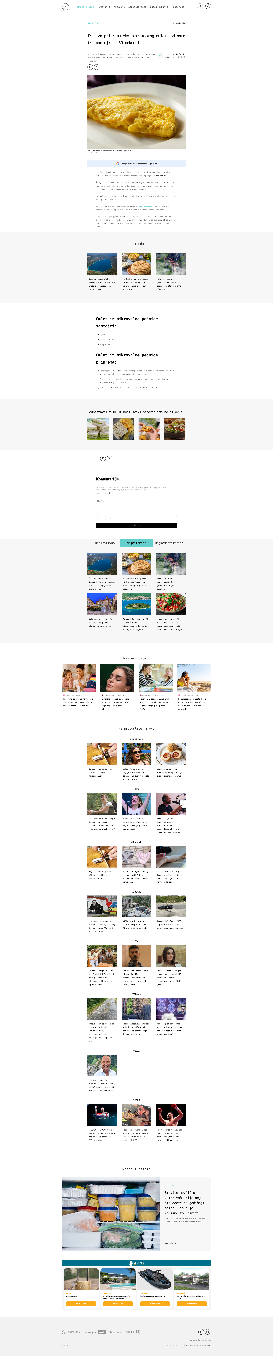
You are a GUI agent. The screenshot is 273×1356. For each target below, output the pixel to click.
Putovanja (104, 6)
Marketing (175, 1345)
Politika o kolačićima (205, 1345)
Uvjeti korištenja (183, 1345)
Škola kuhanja (159, 6)
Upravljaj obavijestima (202, 1340)
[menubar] (208, 6)
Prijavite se (136, 525)
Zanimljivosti (137, 6)
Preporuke (178, 6)
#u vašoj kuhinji (179, 23)
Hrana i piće (85, 6)
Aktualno (119, 6)
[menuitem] (208, 6)
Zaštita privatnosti (194, 1345)
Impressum (168, 1345)
